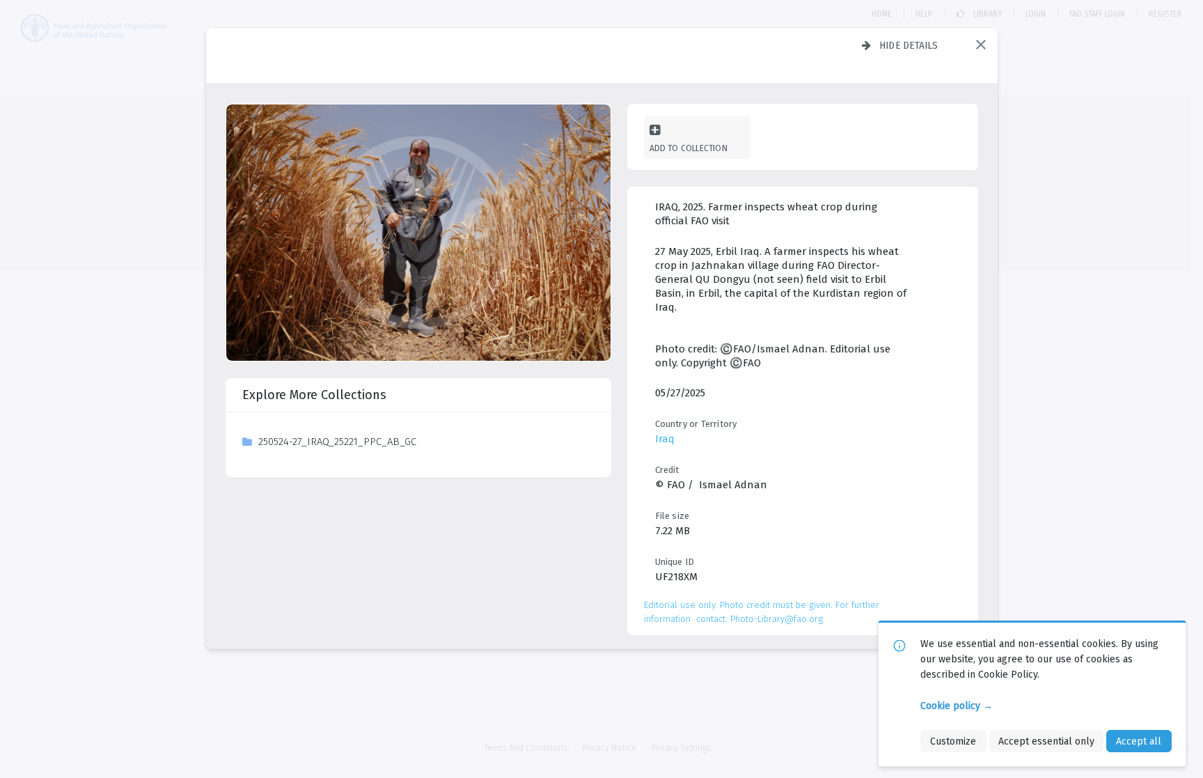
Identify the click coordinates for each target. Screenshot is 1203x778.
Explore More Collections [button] (314, 395)
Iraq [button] (665, 439)
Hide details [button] (908, 45)
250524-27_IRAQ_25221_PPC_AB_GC (337, 441)
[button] (981, 44)
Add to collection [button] (689, 148)
